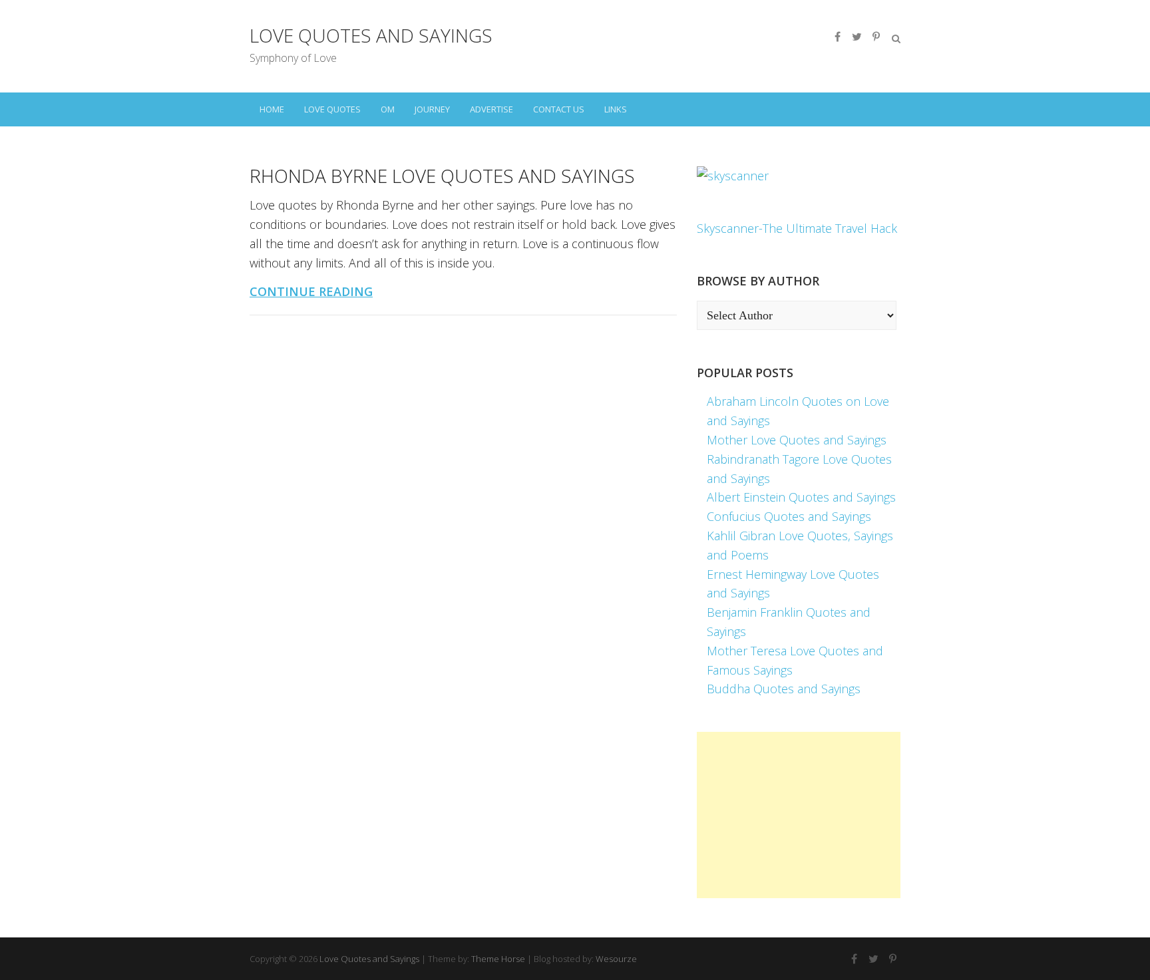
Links (615, 109)
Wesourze (616, 959)
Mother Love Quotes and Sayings (796, 440)
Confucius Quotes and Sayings (789, 516)
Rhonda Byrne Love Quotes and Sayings (442, 175)
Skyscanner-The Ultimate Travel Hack (797, 228)
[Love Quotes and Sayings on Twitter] (856, 37)
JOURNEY (432, 109)
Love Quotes (332, 109)
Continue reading (311, 291)
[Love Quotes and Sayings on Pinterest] (876, 37)
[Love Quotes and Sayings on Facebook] (837, 37)
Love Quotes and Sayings (371, 35)
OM (388, 109)
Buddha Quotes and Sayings (784, 689)
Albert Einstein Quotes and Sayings (801, 497)
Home (272, 109)
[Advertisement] (798, 815)
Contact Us (558, 109)
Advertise (491, 109)
